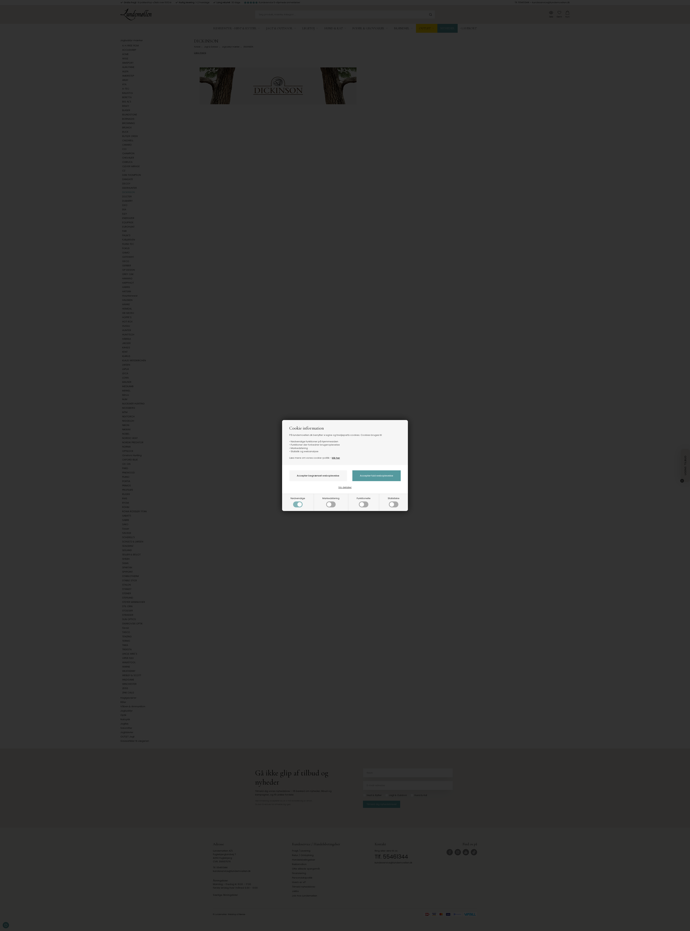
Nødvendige (298, 498)
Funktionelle (364, 498)
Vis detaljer (345, 487)
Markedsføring (330, 498)
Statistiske (393, 498)
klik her (336, 458)
